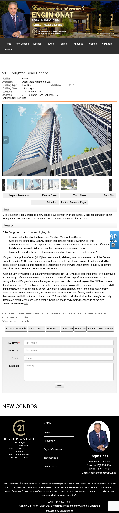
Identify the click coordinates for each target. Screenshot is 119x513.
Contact (93, 43)
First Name (12, 342)
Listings (37, 43)
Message (14, 365)
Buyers (51, 43)
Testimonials (50, 458)
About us (78, 43)
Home (8, 43)
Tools (8, 49)
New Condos (22, 43)
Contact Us (49, 466)
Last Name (12, 350)
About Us (48, 441)
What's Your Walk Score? (14, 303)
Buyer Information (53, 449)
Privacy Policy (64, 501)
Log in (50, 501)
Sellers (64, 43)
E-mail (15, 358)
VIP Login (107, 43)
